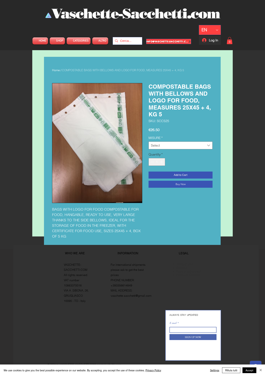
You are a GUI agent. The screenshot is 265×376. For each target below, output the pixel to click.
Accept (249, 370)
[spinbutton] (157, 162)
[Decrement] (152, 162)
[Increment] (162, 162)
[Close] (261, 370)
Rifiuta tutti (231, 370)
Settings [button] (214, 370)
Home (56, 70)
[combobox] (181, 145)
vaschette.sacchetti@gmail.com (131, 295)
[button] (230, 40)
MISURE (156, 138)
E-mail (173, 323)
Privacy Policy (153, 370)
